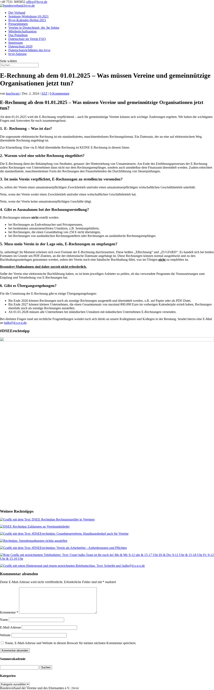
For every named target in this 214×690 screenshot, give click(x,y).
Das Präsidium (18, 35)
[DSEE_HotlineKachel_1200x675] (107, 558)
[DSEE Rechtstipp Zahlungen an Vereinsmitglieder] (35, 526)
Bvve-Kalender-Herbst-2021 (27, 20)
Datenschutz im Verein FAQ (27, 39)
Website (5, 635)
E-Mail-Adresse (10, 627)
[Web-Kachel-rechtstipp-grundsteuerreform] (64, 533)
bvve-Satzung (17, 54)
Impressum (15, 42)
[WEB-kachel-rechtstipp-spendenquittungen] (33, 540)
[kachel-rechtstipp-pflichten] (63, 548)
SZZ (44, 93)
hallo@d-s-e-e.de (15, 322)
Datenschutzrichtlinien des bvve (29, 50)
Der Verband (16, 12)
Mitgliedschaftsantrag (22, 31)
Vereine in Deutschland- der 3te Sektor (33, 27)
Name (4, 619)
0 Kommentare (59, 93)
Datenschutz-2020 (20, 46)
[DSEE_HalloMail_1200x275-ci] (72, 565)
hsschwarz (13, 93)
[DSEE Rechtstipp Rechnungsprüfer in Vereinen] (47, 519)
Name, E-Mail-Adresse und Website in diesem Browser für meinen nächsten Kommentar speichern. (70, 643)
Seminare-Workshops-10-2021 (28, 16)
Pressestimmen (18, 24)
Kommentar (9, 612)
